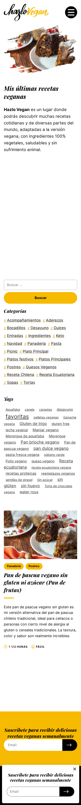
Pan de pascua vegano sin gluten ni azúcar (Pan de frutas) (36, 582)
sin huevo (30, 485)
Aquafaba (13, 409)
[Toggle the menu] (71, 12)
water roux (29, 492)
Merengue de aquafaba (25, 436)
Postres (34, 566)
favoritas (17, 416)
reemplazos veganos (58, 473)
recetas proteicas (21, 473)
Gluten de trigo (33, 423)
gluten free (61, 424)
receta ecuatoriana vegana (51, 467)
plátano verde (54, 455)
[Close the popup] (74, 769)
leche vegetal (17, 430)
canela (29, 409)
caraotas (45, 409)
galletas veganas (46, 417)
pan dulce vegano (51, 448)
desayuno (65, 409)
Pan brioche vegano (40, 442)
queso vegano (43, 461)
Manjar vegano (46, 430)
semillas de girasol (19, 480)
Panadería (14, 566)
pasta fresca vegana (22, 455)
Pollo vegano (16, 461)
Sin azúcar (45, 480)
